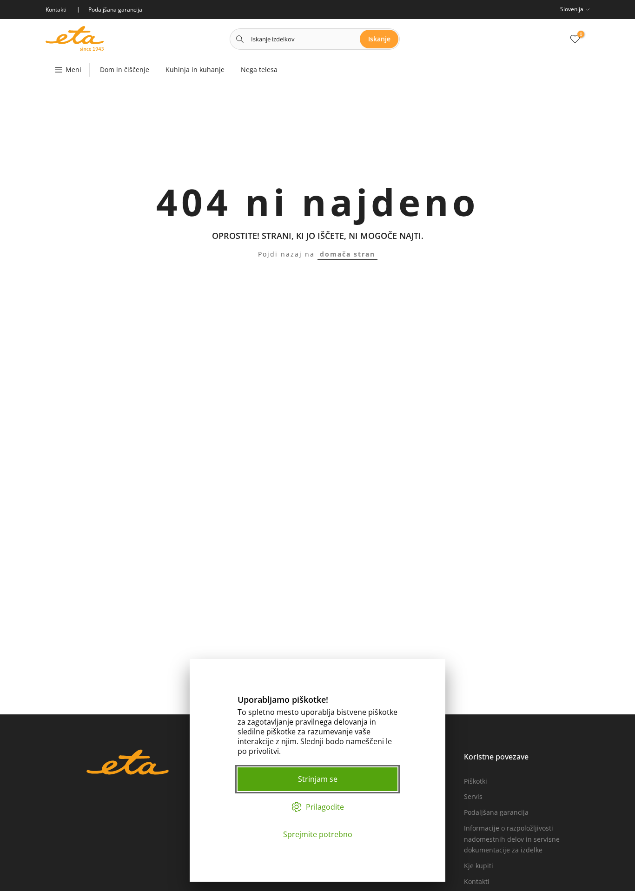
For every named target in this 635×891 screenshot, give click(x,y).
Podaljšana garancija (496, 812)
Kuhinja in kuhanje (195, 69)
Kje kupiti (478, 865)
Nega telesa (259, 69)
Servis (473, 796)
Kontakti (476, 881)
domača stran (347, 254)
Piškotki (475, 781)
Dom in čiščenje (124, 69)
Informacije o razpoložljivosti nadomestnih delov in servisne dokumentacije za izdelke (512, 839)
